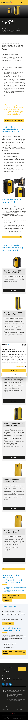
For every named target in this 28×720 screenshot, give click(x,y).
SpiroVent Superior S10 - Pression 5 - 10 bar (12, 480)
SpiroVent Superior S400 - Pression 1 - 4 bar (13, 313)
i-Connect (6, 600)
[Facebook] (7, 684)
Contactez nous (7, 623)
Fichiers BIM (5, 709)
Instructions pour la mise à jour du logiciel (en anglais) (15, 588)
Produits (17, 708)
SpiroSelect (4, 708)
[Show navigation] (25, 2)
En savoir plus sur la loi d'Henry (13, 120)
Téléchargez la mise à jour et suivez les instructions (14, 591)
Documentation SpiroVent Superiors (12, 568)
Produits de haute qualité (8, 37)
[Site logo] (6, 2)
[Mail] (10, 684)
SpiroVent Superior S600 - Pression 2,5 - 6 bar (13, 424)
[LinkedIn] (3, 684)
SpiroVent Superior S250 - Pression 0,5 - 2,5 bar (13, 271)
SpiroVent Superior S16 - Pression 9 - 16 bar (12, 531)
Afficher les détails (19, 366)
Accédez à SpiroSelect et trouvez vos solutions (12, 652)
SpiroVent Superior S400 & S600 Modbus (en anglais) (11, 596)
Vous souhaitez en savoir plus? (11, 236)
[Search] (21, 2)
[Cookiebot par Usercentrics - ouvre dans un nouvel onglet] (21, 345)
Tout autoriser (14, 370)
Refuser (14, 374)
